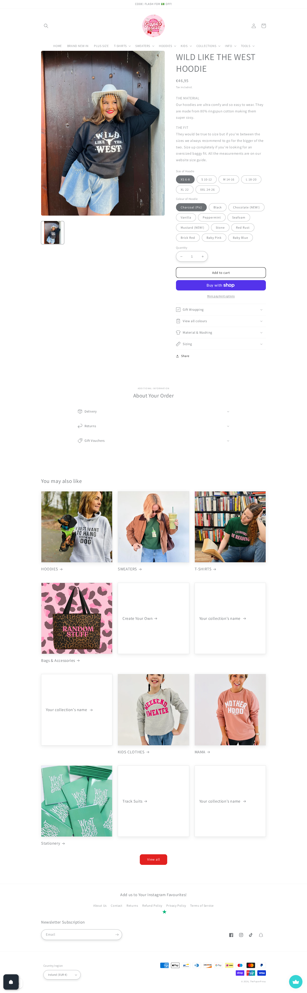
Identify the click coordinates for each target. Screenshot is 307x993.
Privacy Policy (176, 906)
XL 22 (185, 189)
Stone (220, 227)
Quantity (181, 248)
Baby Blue (240, 238)
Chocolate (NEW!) (246, 207)
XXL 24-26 (207, 189)
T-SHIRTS (203, 568)
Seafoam (238, 217)
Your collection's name (220, 618)
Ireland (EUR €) (57, 975)
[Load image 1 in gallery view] (52, 232)
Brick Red (188, 238)
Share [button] (185, 356)
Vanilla (186, 217)
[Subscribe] (117, 934)
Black (218, 207)
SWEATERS (127, 568)
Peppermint (212, 217)
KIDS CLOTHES (131, 751)
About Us (100, 906)
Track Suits (132, 801)
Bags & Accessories (58, 660)
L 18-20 (251, 179)
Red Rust (243, 227)
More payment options (221, 296)
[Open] (11, 982)
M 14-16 (228, 179)
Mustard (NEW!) (192, 227)
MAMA (200, 751)
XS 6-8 (185, 179)
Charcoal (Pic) (191, 207)
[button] (46, 26)
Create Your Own (137, 618)
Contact (116, 906)
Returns (132, 906)
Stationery (50, 843)
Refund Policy (152, 906)
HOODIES (49, 568)
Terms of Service (202, 906)
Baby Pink (214, 238)
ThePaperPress (258, 981)
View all (153, 859)
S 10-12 (206, 179)
